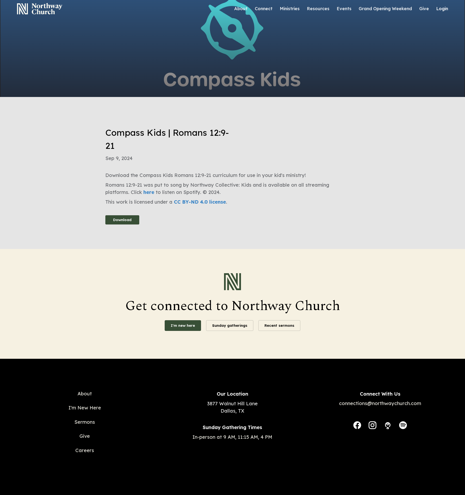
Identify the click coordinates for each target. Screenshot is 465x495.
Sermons (84, 422)
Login (442, 8)
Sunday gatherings (229, 325)
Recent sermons (279, 325)
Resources (318, 8)
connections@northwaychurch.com (380, 403)
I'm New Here (85, 408)
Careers (84, 450)
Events (344, 8)
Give (424, 8)
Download (122, 219)
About (241, 8)
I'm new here (183, 325)
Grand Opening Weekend (385, 8)
